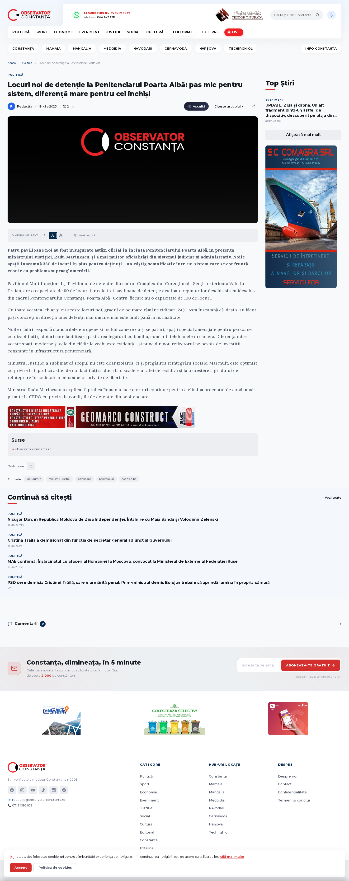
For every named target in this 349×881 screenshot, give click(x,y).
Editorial (183, 32)
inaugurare (34, 479)
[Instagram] (22, 790)
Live (236, 32)
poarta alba (129, 479)
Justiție (113, 32)
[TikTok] (43, 790)
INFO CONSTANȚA (321, 48)
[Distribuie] (253, 106)
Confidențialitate (292, 792)
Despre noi (287, 776)
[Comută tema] (331, 15)
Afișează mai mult (303, 134)
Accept (20, 867)
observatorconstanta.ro (33, 449)
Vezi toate (333, 497)
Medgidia (112, 48)
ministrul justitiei (59, 479)
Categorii (150, 764)
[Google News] (64, 790)
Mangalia (82, 48)
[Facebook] (12, 790)
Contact (285, 784)
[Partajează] (31, 466)
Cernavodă (176, 48)
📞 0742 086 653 (20, 805)
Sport (41, 32)
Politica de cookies (55, 867)
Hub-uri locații (224, 764)
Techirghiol (241, 48)
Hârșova (208, 48)
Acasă (12, 63)
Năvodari (142, 48)
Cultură (155, 32)
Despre (285, 764)
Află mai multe (232, 856)
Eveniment (89, 32)
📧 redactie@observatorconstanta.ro (36, 799)
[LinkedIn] (53, 790)
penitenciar (106, 479)
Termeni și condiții (294, 800)
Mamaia (53, 48)
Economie (64, 32)
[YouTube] (32, 790)
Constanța (23, 48)
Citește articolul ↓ (229, 106)
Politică (21, 32)
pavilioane (84, 479)
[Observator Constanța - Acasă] (31, 15)
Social (134, 32)
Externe (210, 32)
